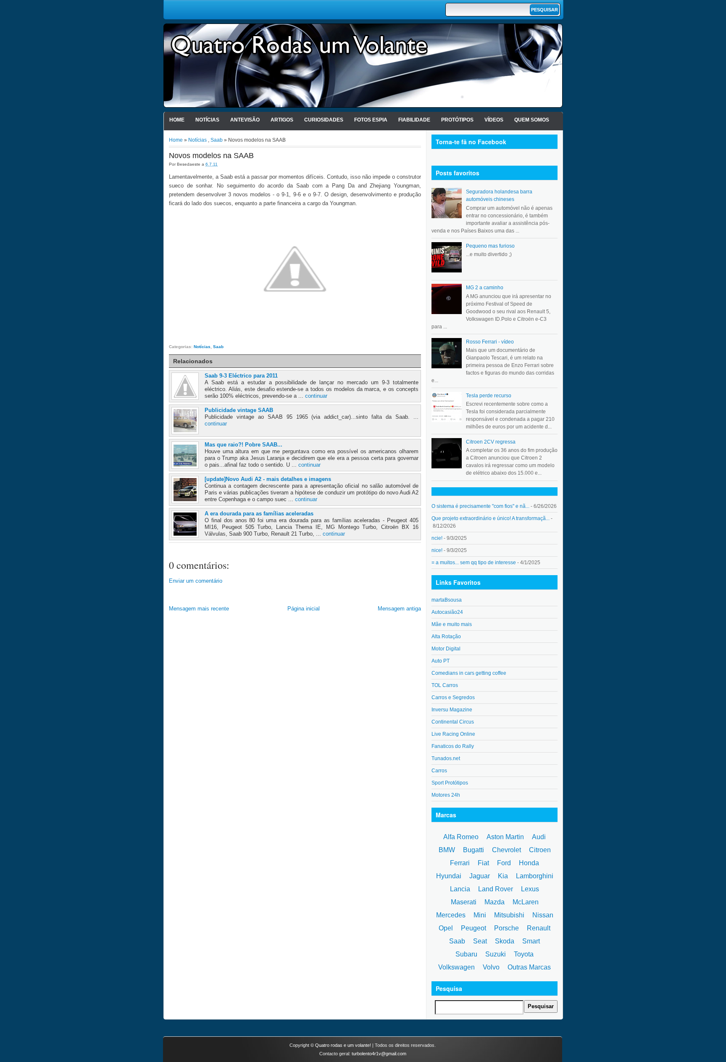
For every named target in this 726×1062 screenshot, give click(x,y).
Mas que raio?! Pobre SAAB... (243, 444)
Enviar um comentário (195, 581)
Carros (439, 771)
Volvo (491, 967)
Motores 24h (445, 795)
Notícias (207, 120)
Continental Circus (452, 722)
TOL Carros (444, 685)
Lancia (460, 889)
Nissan (543, 915)
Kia (503, 876)
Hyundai (449, 876)
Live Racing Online (453, 734)
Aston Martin (505, 836)
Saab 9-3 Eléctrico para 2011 (241, 375)
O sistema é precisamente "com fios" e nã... (480, 506)
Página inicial (303, 608)
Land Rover (495, 889)
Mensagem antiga (399, 608)
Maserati (463, 902)
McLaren (525, 902)
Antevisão (245, 120)
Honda (529, 863)
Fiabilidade (414, 120)
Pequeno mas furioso (490, 246)
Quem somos (531, 120)
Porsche (506, 928)
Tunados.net (445, 758)
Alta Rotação (446, 636)
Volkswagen (456, 967)
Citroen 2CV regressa (491, 442)
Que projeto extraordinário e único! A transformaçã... (490, 518)
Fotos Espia (370, 120)
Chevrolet (506, 849)
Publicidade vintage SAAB (239, 410)
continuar (316, 396)
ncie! (436, 538)
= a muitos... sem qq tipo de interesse (473, 562)
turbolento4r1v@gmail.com (379, 1053)
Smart (531, 941)
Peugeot (473, 928)
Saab (216, 140)
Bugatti (473, 849)
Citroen (540, 849)
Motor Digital (445, 649)
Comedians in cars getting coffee (468, 673)
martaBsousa (446, 600)
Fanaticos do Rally (452, 746)
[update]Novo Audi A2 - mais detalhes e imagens (268, 479)
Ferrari (460, 863)
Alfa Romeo (461, 836)
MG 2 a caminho (484, 288)
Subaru (466, 954)
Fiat (483, 863)
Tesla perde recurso (488, 396)
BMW (446, 849)
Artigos (282, 120)
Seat (480, 941)
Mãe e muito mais (451, 624)
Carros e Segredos (453, 697)
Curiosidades (323, 120)
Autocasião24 (447, 612)
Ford (504, 863)
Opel (445, 928)
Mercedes (451, 915)
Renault (538, 928)
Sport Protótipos (449, 783)
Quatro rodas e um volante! (343, 1045)
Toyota (523, 954)
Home (176, 120)
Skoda (505, 941)
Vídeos (493, 120)
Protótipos (457, 120)
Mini (479, 915)
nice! (436, 550)
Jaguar (479, 876)
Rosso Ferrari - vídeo (490, 342)
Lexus (530, 889)
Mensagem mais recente (199, 608)
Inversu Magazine (451, 710)
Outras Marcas (529, 967)
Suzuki (495, 954)
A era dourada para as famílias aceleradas (259, 513)
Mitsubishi (509, 915)
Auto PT (440, 661)
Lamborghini (535, 876)
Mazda (494, 902)
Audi (539, 836)
